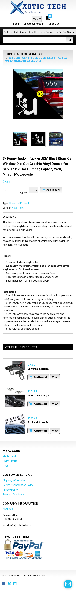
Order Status (10, 461)
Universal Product (19, 203)
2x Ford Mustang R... (39, 395)
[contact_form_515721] (68, 584)
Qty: (5, 190)
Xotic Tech (18, 207)
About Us (8, 509)
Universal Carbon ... (38, 368)
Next (59, 141)
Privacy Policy (10, 489)
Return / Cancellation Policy (18, 485)
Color (23, 192)
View (55, 377)
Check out (54, 23)
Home (9, 54)
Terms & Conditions (13, 494)
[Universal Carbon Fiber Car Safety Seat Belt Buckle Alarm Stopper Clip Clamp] (15, 370)
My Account (9, 456)
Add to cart (53, 189)
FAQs (5, 465)
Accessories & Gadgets (32, 54)
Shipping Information (14, 480)
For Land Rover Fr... (38, 422)
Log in (16, 23)
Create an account (34, 23)
